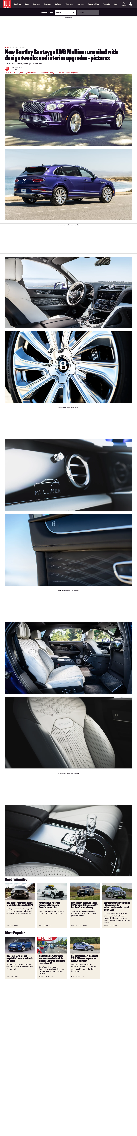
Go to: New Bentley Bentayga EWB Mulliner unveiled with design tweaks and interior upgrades (41, 73)
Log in (130, 5)
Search (124, 5)
